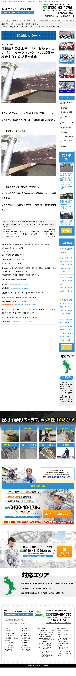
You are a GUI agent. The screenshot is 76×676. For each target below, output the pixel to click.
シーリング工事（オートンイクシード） (67, 141)
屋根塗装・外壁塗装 (66, 112)
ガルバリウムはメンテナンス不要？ (47, 648)
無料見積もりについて (29, 650)
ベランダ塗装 (9, 645)
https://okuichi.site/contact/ (22, 321)
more (67, 230)
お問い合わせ (70, 20)
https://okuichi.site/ (8, 251)
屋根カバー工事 (11, 635)
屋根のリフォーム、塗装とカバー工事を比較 (47, 631)
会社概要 (25, 643)
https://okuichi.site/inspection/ (25, 305)
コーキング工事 (10, 647)
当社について (57, 20)
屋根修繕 (7, 640)
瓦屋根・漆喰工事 (66, 128)
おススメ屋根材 (61, 628)
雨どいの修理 (9, 643)
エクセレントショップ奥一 (36, 665)
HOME (6, 20)
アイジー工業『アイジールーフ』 (64, 648)
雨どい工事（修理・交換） (67, 117)
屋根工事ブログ (43, 628)
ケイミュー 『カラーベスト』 (64, 654)
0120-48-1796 (19, 260)
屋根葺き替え (65, 108)
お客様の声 (25, 633)
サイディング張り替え (67, 136)
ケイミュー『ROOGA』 (64, 651)
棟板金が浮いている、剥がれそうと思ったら (47, 635)
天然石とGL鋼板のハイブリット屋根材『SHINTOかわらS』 (64, 640)
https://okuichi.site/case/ (19, 285)
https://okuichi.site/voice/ (19, 288)
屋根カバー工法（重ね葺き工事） (67, 103)
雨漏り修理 (8, 650)
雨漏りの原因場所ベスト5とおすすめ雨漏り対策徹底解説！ (47, 640)
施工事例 (44, 20)
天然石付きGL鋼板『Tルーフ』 (64, 644)
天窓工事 (63, 146)
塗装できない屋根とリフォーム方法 (47, 652)
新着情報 (25, 645)
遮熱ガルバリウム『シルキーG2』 (64, 631)
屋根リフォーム (19, 20)
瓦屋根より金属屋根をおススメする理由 (47, 644)
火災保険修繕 (26, 638)
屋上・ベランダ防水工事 (67, 123)
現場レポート (26, 631)
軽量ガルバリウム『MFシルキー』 (64, 635)
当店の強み (25, 640)
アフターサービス (27, 635)
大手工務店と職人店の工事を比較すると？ (47, 655)
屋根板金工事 (65, 132)
